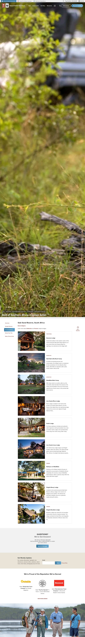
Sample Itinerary (8, 326)
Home (4, 311)
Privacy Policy (64, 563)
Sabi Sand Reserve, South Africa (40, 311)
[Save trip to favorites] (48, 314)
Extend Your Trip (8, 333)
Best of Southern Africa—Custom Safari (19, 311)
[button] (45, 341)
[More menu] (55, 6)
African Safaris (8, 311)
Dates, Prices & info (9, 336)
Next (58, 563)
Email (43, 560)
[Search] (60, 5)
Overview (7, 323)
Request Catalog (77, 5)
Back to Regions (22, 326)
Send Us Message (42, 546)
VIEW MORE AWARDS (42, 598)
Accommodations (30, 311)
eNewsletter (66, 5)
